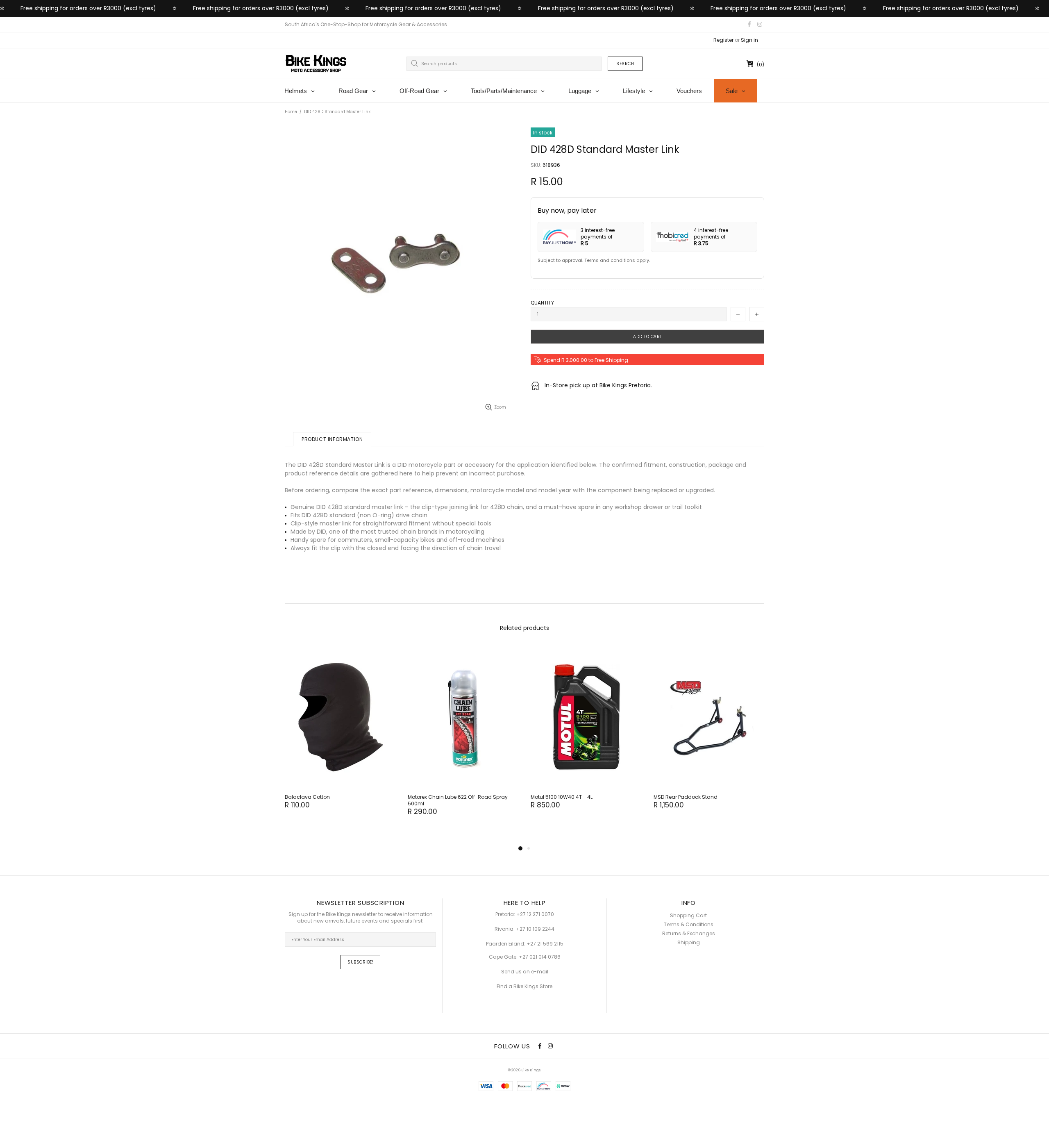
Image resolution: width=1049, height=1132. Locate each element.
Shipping (688, 942)
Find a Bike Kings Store (524, 986)
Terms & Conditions (688, 924)
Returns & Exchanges (688, 933)
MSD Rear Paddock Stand (685, 797)
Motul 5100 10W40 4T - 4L (562, 797)
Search (625, 64)
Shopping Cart (688, 915)
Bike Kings (316, 63)
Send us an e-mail (524, 971)
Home (291, 112)
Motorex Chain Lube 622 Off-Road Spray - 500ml (460, 800)
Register (723, 40)
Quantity (542, 303)
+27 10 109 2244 (535, 929)
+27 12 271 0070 (535, 914)
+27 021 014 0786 (540, 957)
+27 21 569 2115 (545, 944)
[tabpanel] (340, 736)
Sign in (749, 40)
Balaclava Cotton (307, 797)
